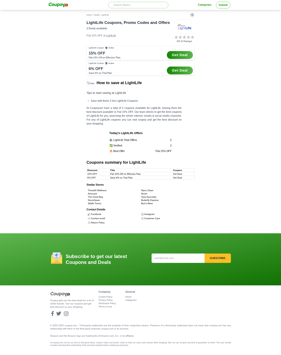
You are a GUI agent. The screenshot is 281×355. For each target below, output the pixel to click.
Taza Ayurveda (148, 197)
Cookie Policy (105, 296)
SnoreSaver (94, 200)
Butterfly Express (150, 200)
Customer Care (152, 218)
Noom (144, 193)
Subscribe (218, 258)
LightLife (111, 35)
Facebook (96, 214)
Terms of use (105, 306)
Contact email (98, 218)
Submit (223, 5)
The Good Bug (95, 197)
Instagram (149, 214)
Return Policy (98, 222)
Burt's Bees (147, 203)
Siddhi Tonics (94, 203)
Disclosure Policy (107, 303)
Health (97, 15)
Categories (204, 4)
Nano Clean (147, 190)
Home (89, 15)
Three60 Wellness (97, 190)
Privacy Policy (106, 300)
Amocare (92, 193)
